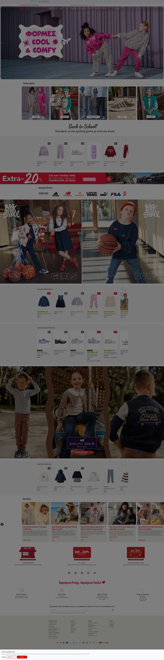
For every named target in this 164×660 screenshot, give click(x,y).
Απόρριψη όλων (4, 657)
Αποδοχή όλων (22, 657)
